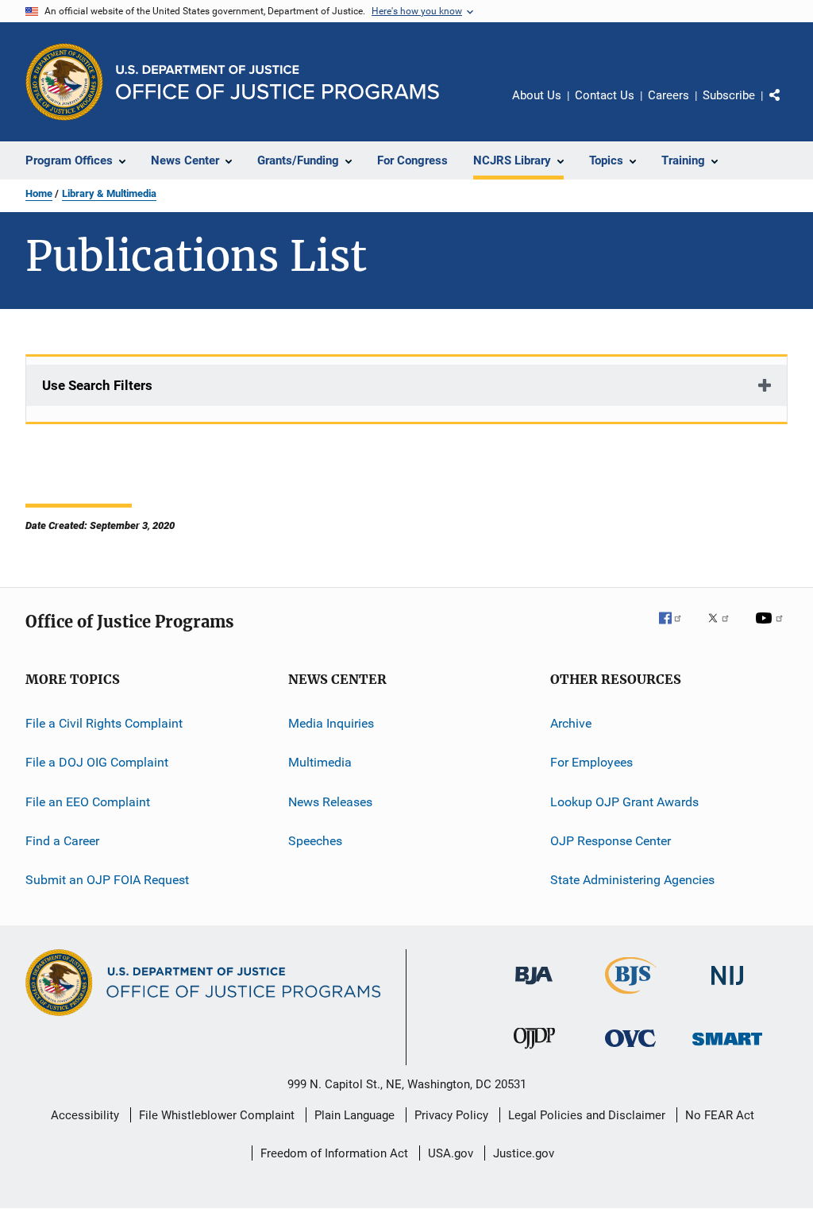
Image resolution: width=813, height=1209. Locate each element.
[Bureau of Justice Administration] (534, 987)
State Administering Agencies (632, 879)
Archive (570, 723)
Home (38, 193)
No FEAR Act (719, 1115)
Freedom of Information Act (334, 1153)
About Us (536, 95)
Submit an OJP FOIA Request (107, 879)
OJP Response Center (610, 840)
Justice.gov (523, 1153)
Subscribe (729, 95)
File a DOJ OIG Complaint (96, 762)
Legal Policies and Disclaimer (586, 1115)
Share (787, 106)
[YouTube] (771, 629)
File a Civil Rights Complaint (104, 723)
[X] (724, 629)
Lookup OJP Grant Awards (624, 801)
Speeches (315, 840)
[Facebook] (676, 629)
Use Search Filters (97, 385)
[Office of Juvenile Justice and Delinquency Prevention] (534, 1051)
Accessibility (85, 1115)
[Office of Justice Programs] (64, 82)
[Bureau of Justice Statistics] (631, 996)
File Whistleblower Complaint (217, 1115)
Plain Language (354, 1115)
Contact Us (604, 95)
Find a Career (62, 840)
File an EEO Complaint (87, 801)
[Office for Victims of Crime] (630, 1049)
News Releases (330, 801)
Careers (668, 95)
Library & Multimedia (109, 193)
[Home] (277, 82)
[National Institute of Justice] (727, 987)
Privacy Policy (451, 1115)
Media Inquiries (331, 723)
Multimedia (320, 762)
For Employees (591, 762)
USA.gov (450, 1153)
